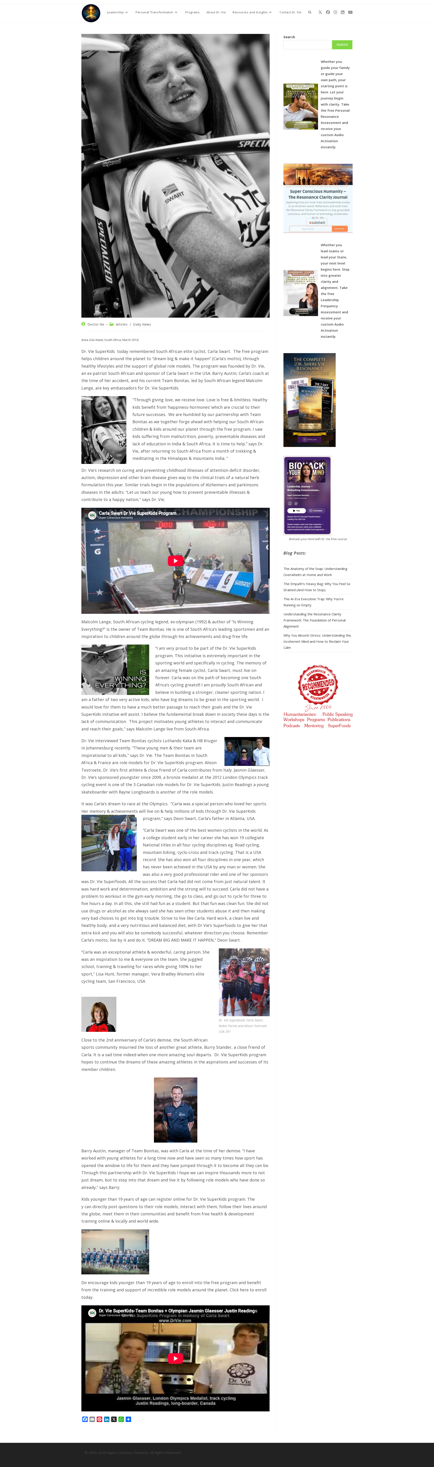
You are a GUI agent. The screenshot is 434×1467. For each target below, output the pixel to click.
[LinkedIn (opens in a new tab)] (342, 12)
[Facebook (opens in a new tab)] (328, 12)
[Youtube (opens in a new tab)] (350, 12)
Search (289, 37)
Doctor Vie (95, 324)
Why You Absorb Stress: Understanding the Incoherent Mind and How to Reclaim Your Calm (317, 641)
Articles (122, 324)
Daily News (142, 324)
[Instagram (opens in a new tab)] (335, 12)
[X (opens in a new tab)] (320, 12)
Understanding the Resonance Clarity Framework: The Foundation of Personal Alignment (314, 620)
